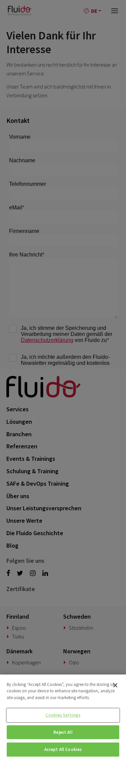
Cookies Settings (62, 715)
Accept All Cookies (63, 749)
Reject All (62, 732)
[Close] (115, 685)
